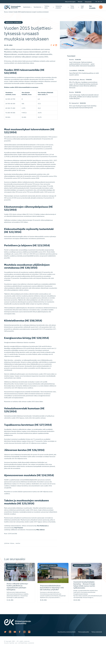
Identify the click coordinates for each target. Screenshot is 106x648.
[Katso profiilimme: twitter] (5, 632)
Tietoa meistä (72, 7)
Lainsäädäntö (73, 70)
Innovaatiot (75, 103)
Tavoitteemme (37, 7)
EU (70, 103)
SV (101, 1)
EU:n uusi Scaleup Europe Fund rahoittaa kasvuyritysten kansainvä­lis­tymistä (82, 107)
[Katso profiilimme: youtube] (15, 632)
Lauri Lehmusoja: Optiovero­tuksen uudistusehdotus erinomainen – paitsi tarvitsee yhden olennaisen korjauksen (82, 64)
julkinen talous (9, 543)
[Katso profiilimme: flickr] (29, 632)
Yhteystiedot (88, 1)
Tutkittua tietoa (46, 7)
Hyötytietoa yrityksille (59, 7)
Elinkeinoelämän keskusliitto (12, 7)
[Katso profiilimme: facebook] (20, 632)
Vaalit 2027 (82, 7)
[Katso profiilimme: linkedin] (10, 632)
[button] (101, 7)
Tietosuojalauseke (83, 632)
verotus (17, 543)
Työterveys (10, 568)
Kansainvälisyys (74, 79)
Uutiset (11, 12)
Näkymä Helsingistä (70, 1)
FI (96, 1)
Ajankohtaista (26, 7)
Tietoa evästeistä (96, 632)
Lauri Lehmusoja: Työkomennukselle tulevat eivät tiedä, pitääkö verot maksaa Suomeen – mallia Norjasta (84, 96)
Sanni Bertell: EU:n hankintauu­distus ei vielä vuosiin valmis (84, 74)
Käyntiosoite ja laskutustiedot (67, 632)
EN (98, 1)
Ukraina (82, 79)
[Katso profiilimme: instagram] (24, 632)
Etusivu (6, 12)
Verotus (71, 59)
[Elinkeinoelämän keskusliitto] (17, 622)
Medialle (80, 1)
